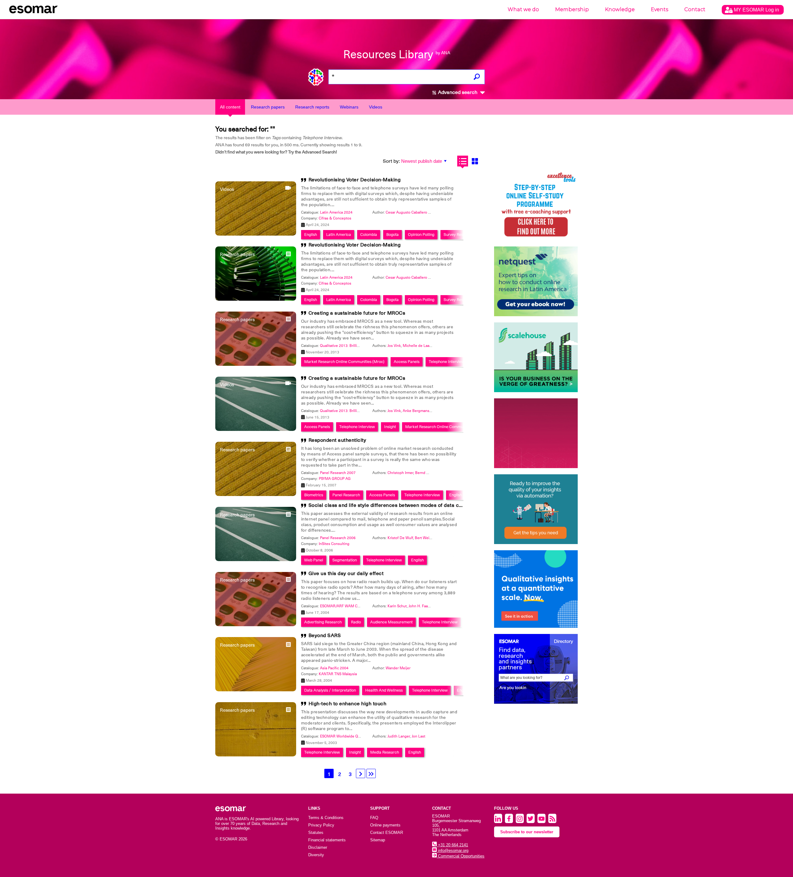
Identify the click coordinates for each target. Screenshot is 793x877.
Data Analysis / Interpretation (330, 690)
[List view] (462, 161)
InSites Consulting (334, 543)
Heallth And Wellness (384, 690)
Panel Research (346, 495)
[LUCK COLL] (536, 357)
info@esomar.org (452, 850)
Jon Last (418, 736)
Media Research (384, 752)
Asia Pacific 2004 (334, 668)
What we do (523, 9)
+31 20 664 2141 (452, 845)
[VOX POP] (536, 433)
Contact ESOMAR (386, 832)
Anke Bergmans (416, 410)
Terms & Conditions (326, 817)
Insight (390, 426)
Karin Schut (397, 606)
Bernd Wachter (427, 472)
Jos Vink (394, 345)
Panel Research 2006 (338, 537)
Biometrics (313, 495)
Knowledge (620, 9)
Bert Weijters (426, 537)
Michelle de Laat (417, 345)
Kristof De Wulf (400, 537)
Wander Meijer (398, 668)
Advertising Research (323, 622)
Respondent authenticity (337, 440)
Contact (694, 9)
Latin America (338, 234)
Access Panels (406, 361)
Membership (572, 9)
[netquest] (536, 281)
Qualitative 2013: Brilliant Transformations (355, 345)
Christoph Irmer (400, 472)
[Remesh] (536, 589)
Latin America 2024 (336, 212)
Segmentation (344, 560)
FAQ (374, 817)
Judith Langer (399, 736)
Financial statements (327, 840)
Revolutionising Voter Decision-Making (355, 180)
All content (230, 106)
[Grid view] (474, 161)
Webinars (349, 106)
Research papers (268, 106)
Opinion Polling (421, 234)
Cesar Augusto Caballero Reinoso (414, 212)
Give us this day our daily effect (346, 573)
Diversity (316, 855)
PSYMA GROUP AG (335, 478)
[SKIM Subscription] (536, 509)
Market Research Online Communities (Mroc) (344, 361)
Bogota (392, 234)
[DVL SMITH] (536, 205)
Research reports (312, 106)
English (310, 234)
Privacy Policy (321, 825)
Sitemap (377, 840)
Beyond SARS (325, 635)
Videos (375, 106)
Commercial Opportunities (460, 856)
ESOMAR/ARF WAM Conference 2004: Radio (358, 606)
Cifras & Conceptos (335, 218)
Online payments (385, 825)
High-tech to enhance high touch (348, 704)
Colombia (368, 234)
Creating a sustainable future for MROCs (357, 313)
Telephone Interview (446, 361)
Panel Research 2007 (338, 472)
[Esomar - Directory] (536, 669)
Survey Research (458, 234)
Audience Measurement (391, 622)
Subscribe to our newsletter (526, 832)
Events (659, 9)
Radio (356, 622)
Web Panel (313, 560)
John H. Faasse (421, 606)
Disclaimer (317, 847)
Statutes (315, 832)
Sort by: (391, 161)
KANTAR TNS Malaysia (338, 673)
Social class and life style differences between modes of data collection (394, 505)
